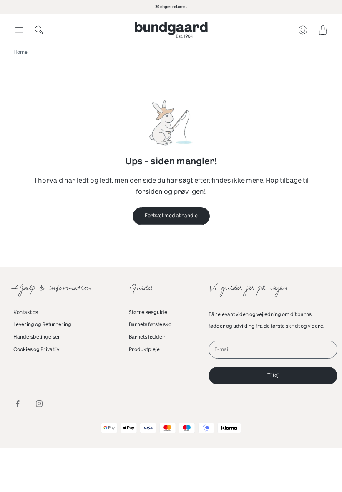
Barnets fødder (147, 337)
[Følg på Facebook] (17, 403)
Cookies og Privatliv (36, 349)
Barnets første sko (150, 324)
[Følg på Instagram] (39, 403)
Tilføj (273, 375)
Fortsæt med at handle (171, 215)
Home (20, 52)
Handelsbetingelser (36, 337)
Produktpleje (144, 349)
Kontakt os (25, 312)
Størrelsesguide (148, 312)
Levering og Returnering (42, 324)
